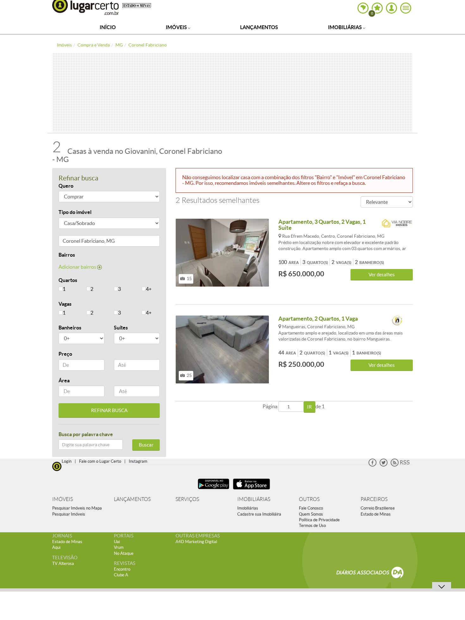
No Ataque (123, 553)
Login (66, 461)
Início (108, 27)
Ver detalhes (382, 274)
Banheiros (70, 327)
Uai (117, 541)
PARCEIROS (374, 499)
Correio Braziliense (378, 508)
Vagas (65, 304)
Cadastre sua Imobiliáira (259, 514)
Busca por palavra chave (86, 434)
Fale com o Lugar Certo (100, 461)
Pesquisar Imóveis (68, 514)
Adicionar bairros (78, 267)
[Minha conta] (391, 8)
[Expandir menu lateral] (405, 8)
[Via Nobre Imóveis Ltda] (397, 224)
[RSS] (400, 465)
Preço (65, 354)
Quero (66, 186)
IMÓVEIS (62, 499)
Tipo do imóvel (75, 212)
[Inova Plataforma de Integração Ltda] (397, 321)
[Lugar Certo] (57, 466)
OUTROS (309, 499)
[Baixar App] (213, 490)
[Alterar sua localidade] (363, 8)
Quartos (68, 280)
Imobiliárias (345, 27)
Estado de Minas (376, 514)
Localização (72, 242)
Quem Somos (311, 514)
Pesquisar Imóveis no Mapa (77, 508)
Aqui (56, 547)
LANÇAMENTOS (132, 499)
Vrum (119, 547)
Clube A (121, 575)
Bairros (67, 255)
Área (64, 380)
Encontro (122, 569)
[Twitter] (384, 465)
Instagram (138, 461)
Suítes (121, 327)
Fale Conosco (311, 508)
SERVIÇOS (187, 499)
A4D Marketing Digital (196, 541)
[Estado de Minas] (136, 5)
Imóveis (177, 27)
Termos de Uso (312, 525)
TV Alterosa (63, 563)
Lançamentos (259, 27)
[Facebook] (372, 465)
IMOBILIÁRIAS (253, 499)
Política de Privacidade (319, 519)
